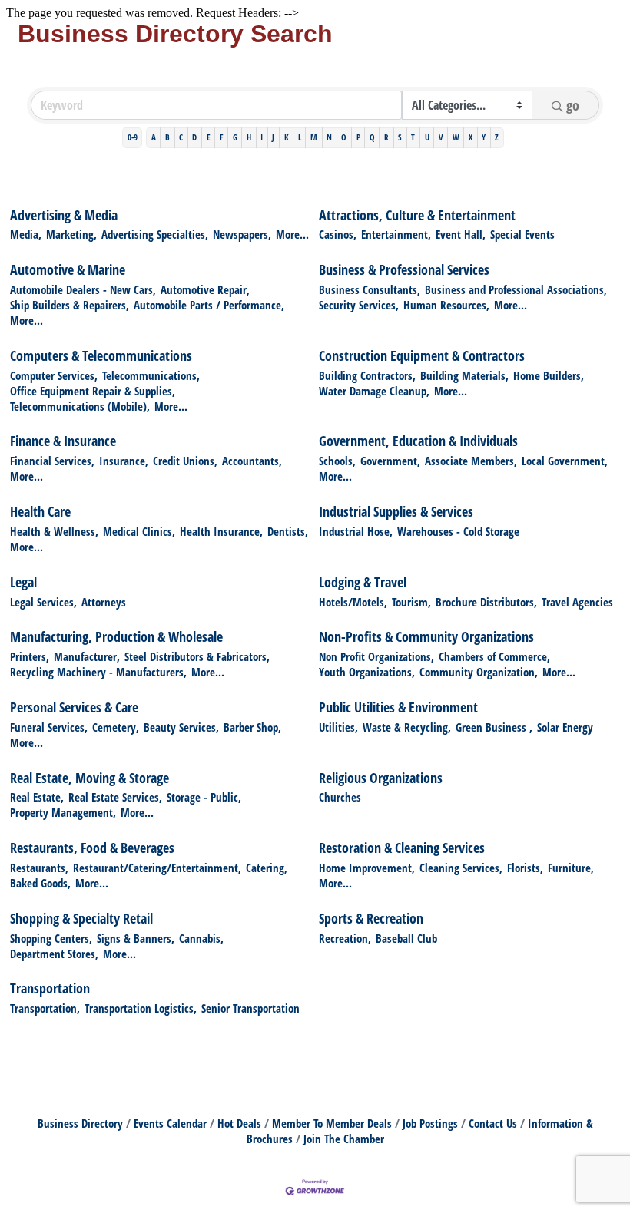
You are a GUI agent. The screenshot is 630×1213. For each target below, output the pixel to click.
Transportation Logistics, (141, 1008)
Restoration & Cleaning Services (402, 847)
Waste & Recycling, (407, 727)
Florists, (525, 867)
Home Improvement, (367, 867)
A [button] (153, 137)
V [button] (441, 137)
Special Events (522, 234)
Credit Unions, (185, 460)
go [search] (572, 105)
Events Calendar (170, 1123)
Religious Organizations (381, 777)
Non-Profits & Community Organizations (426, 636)
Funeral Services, (49, 727)
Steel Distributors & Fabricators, (197, 656)
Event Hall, (461, 234)
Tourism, (411, 602)
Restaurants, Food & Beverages (92, 847)
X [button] (470, 137)
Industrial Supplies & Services (396, 511)
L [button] (299, 137)
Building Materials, (464, 375)
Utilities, (338, 727)
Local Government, (565, 460)
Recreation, (345, 938)
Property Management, (63, 812)
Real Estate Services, (115, 797)
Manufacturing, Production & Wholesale (116, 636)
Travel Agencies (577, 602)
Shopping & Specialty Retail (81, 918)
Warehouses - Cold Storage (458, 531)
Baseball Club (406, 938)
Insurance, (123, 460)
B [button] (167, 137)
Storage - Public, (204, 797)
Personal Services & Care (74, 707)
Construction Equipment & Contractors (422, 355)
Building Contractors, (367, 375)
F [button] (222, 137)
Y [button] (484, 137)
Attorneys (103, 602)
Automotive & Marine (67, 269)
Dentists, (287, 531)
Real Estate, (37, 797)
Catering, (266, 867)
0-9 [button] (133, 137)
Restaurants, (39, 867)
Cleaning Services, (460, 867)
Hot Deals (239, 1123)
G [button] (235, 137)
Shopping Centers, (51, 938)
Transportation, (45, 1008)
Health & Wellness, (54, 531)
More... (292, 234)
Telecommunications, (151, 375)
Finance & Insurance (63, 440)
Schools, (337, 460)
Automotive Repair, (205, 289)
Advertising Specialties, (154, 234)
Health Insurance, (221, 531)
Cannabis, (201, 938)
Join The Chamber (343, 1138)
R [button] (386, 137)
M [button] (313, 137)
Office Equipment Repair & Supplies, (92, 390)
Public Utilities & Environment (398, 707)
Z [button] (497, 137)
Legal (23, 582)
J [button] (273, 137)
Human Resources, (446, 304)
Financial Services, (52, 460)
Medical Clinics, (139, 531)
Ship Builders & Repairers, (69, 304)
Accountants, (252, 460)
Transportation (50, 988)
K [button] (286, 137)
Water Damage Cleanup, (374, 390)
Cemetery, (115, 727)
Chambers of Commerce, (494, 656)
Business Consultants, (369, 289)
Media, (25, 234)
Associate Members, (471, 460)
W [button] (456, 137)
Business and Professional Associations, (516, 289)
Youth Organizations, (367, 671)
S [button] (400, 137)
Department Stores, (54, 953)
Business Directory (80, 1123)
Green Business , (494, 727)
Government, (390, 460)
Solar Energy (565, 727)
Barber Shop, (252, 727)
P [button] (358, 137)
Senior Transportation (250, 1008)
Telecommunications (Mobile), (80, 406)
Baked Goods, (40, 883)
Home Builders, (548, 375)
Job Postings (430, 1123)
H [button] (249, 137)
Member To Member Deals (332, 1123)
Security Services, (359, 304)
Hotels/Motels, (353, 602)
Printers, (29, 656)
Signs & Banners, (135, 938)
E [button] (209, 137)
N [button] (329, 137)
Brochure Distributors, (486, 602)
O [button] (343, 137)
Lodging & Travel (362, 582)
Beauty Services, (181, 727)
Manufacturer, (87, 656)
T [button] (413, 137)
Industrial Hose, (356, 531)
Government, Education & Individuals (418, 440)
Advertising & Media (64, 215)
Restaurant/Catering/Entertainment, (157, 867)
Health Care (40, 511)
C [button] (181, 137)
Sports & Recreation (371, 918)
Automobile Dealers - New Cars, (83, 289)
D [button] (194, 137)
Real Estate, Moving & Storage (89, 777)
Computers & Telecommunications (101, 355)
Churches (340, 797)
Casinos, (337, 234)
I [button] (261, 137)
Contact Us (493, 1123)
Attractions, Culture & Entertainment (417, 215)
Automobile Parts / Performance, (209, 304)
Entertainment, (396, 234)
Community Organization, (478, 671)
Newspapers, (242, 234)
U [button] (427, 137)
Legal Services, (43, 602)
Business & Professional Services (404, 269)
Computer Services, (54, 375)
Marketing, (71, 234)
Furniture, (571, 867)
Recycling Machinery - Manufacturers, (98, 671)
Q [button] (372, 137)
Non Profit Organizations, (376, 656)
